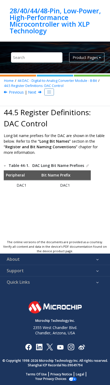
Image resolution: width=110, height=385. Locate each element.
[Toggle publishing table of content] (49, 92)
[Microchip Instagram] (71, 346)
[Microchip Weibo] (81, 347)
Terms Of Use (36, 374)
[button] (5, 165)
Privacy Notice (61, 374)
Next (32, 92)
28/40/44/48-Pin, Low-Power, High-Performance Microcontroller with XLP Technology (55, 21)
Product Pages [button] (85, 57)
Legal (80, 374)
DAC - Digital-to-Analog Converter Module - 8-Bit (57, 80)
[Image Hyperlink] (60, 347)
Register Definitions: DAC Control (34, 85)
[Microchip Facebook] (28, 346)
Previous (16, 92)
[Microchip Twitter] (49, 346)
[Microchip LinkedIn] (39, 346)
